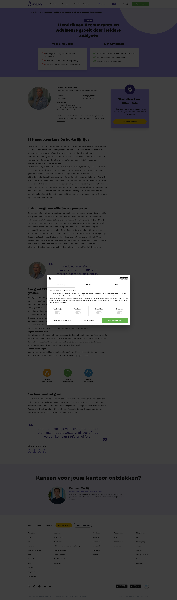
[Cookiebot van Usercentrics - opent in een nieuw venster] (120, 278)
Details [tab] (88, 284)
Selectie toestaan (88, 320)
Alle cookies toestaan (115, 320)
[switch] (78, 312)
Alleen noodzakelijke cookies (62, 320)
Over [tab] (116, 284)
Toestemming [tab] (60, 285)
